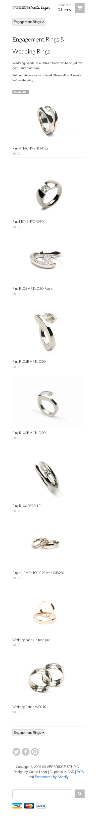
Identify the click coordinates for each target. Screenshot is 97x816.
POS (80, 772)
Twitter (16, 752)
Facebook (26, 752)
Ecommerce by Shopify (52, 777)
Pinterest (35, 752)
